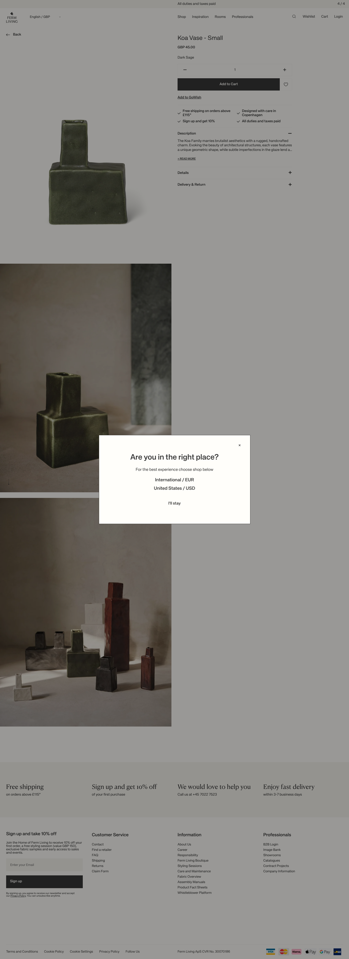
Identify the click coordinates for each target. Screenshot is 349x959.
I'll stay (174, 503)
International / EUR (174, 480)
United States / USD (174, 488)
